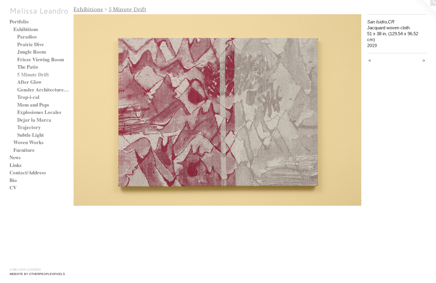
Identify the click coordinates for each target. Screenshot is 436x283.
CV (13, 187)
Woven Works (28, 142)
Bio (13, 180)
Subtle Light (30, 135)
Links (15, 165)
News (15, 157)
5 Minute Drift (33, 74)
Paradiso (27, 36)
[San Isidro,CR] (217, 110)
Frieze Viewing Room (40, 59)
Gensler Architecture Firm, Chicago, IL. (43, 89)
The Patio (27, 66)
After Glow (29, 82)
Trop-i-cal (28, 97)
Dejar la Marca (34, 119)
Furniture (24, 150)
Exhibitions (25, 29)
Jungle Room (31, 51)
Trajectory (29, 127)
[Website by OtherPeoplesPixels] (424, 12)
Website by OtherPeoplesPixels (37, 274)
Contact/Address (27, 172)
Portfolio (19, 21)
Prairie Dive (30, 44)
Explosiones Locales (39, 112)
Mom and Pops (33, 104)
